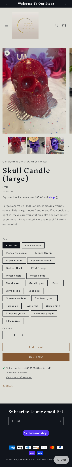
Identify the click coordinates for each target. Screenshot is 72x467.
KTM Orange (39, 268)
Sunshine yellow (16, 313)
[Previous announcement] (6, 3)
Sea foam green (44, 298)
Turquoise (12, 305)
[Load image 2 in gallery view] (36, 145)
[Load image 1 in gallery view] (17, 145)
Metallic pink (36, 283)
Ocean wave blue (16, 298)
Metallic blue (37, 275)
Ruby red (11, 245)
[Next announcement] (65, 3)
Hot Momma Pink (41, 260)
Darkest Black (14, 268)
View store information (19, 377)
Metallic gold (13, 275)
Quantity (7, 328)
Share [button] (9, 386)
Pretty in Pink (14, 260)
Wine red (32, 305)
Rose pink (34, 290)
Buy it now (36, 356)
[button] (6, 25)
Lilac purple (13, 321)
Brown (56, 283)
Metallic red (13, 283)
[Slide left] (3, 146)
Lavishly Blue (33, 245)
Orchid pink (53, 305)
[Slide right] (68, 146)
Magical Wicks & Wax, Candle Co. (30, 459)
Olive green (13, 290)
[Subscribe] (59, 421)
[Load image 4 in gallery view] (55, 145)
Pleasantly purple (16, 252)
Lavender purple (44, 313)
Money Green (43, 252)
